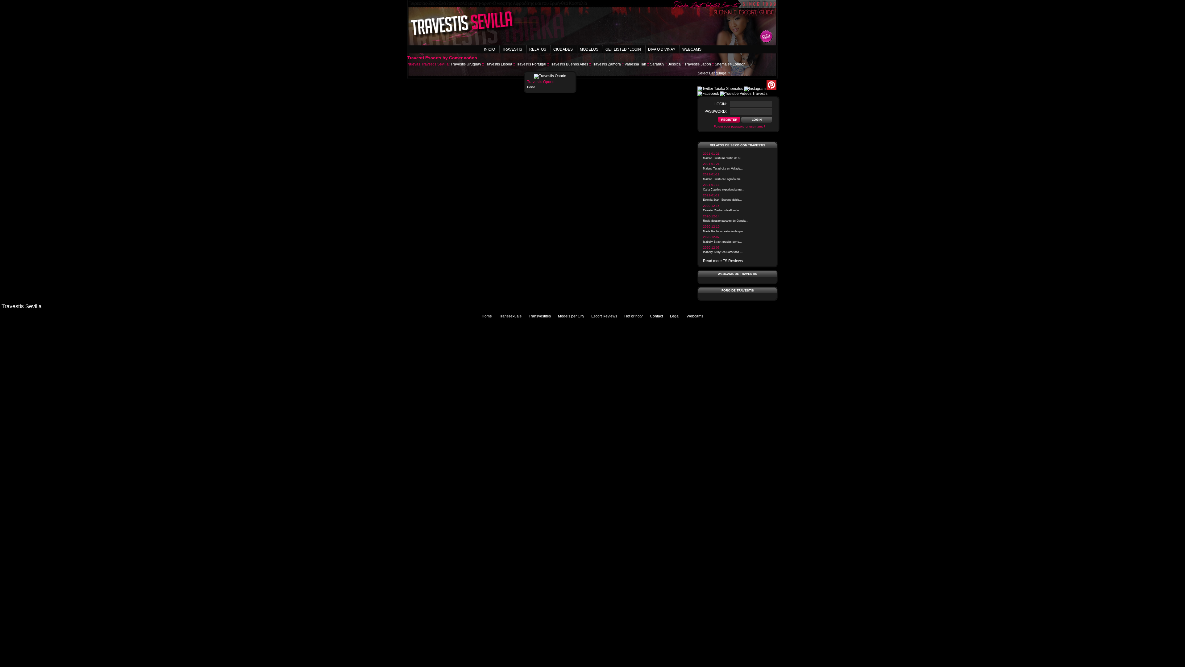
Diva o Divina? (661, 49)
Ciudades (563, 49)
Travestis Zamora (606, 64)
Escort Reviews (604, 316)
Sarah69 (657, 64)
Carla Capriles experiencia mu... (723, 189)
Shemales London (730, 64)
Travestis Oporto (541, 82)
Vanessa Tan (635, 64)
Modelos (589, 49)
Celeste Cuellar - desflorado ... (722, 210)
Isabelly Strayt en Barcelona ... (723, 252)
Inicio (489, 49)
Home (487, 316)
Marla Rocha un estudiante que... (724, 231)
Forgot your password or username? (739, 126)
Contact (656, 316)
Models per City (571, 316)
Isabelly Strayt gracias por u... (722, 241)
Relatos (537, 49)
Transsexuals (510, 316)
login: (720, 104)
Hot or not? (633, 316)
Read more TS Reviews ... (724, 261)
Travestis (512, 49)
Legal (675, 316)
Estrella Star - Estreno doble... (722, 199)
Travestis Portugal (531, 64)
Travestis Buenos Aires (569, 64)
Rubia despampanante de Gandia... (725, 220)
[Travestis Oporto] (550, 76)
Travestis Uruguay (466, 64)
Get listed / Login (623, 49)
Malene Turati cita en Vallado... (723, 168)
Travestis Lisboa (498, 64)
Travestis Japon (697, 64)
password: (716, 111)
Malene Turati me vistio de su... (723, 158)
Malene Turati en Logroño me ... (723, 179)
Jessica (674, 64)
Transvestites (540, 316)
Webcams (691, 49)
